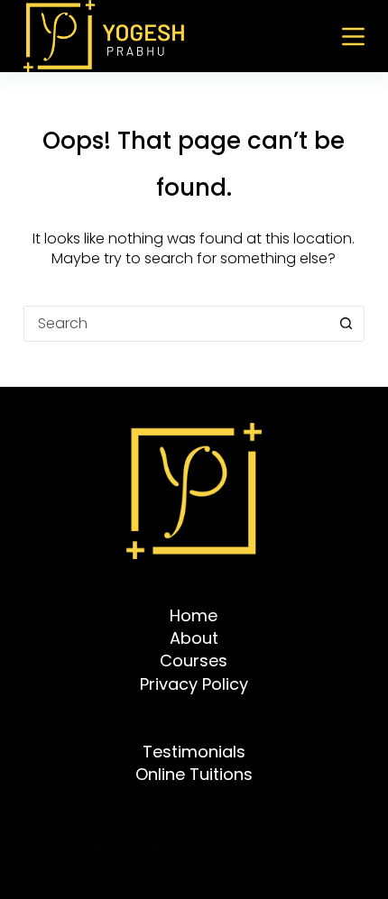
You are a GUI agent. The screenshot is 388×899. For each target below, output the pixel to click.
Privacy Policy (194, 684)
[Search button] (346, 324)
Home (193, 615)
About (194, 638)
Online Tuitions (194, 774)
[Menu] (353, 36)
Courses (193, 660)
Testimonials (194, 751)
